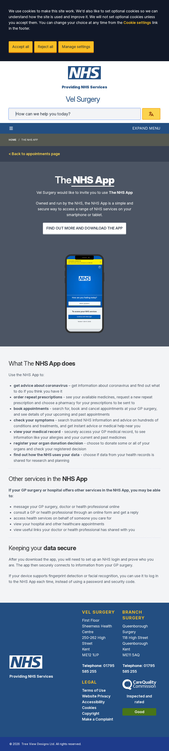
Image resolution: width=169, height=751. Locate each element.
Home (12, 139)
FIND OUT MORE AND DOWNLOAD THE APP (84, 228)
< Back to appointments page (34, 154)
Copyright (90, 713)
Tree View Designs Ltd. (38, 744)
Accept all (20, 46)
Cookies (89, 707)
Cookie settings (137, 22)
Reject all (45, 46)
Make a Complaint (97, 719)
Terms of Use (94, 690)
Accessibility (93, 702)
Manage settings (76, 46)
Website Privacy (96, 696)
